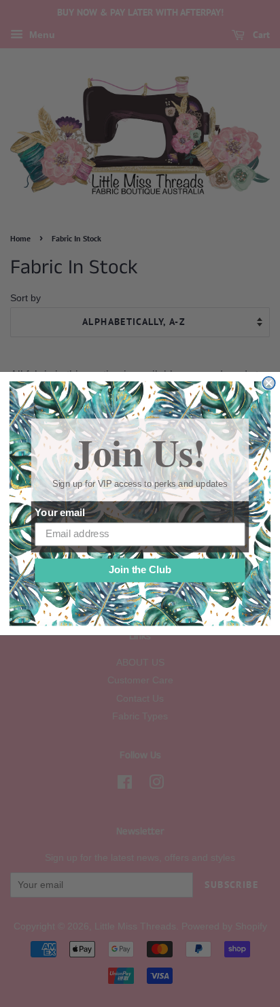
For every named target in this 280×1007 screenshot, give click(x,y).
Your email (59, 512)
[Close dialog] (268, 383)
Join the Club (140, 570)
